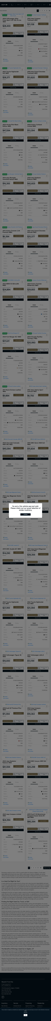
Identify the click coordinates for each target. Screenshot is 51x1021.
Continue (25, 514)
